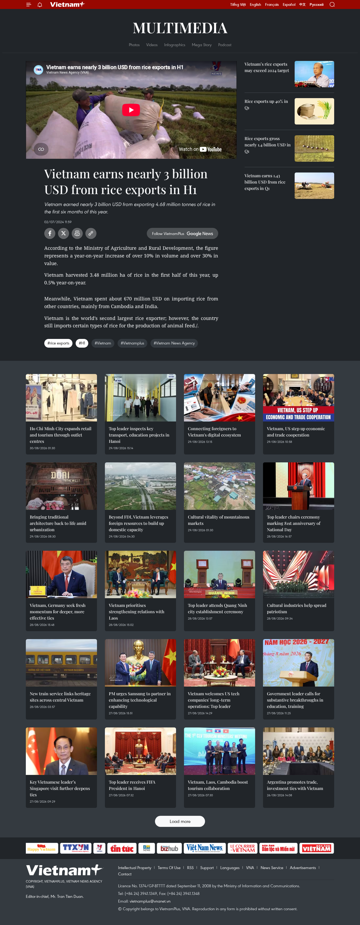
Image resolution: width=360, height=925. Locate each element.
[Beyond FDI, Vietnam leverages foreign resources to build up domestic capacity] (140, 486)
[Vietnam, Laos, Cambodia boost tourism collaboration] (219, 751)
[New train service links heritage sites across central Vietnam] (61, 663)
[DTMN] (278, 848)
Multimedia (180, 27)
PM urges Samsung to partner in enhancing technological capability (140, 700)
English (255, 4)
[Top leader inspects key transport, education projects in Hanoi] (140, 397)
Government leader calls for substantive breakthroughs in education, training (295, 700)
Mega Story (202, 44)
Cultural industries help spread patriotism (296, 608)
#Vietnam (103, 343)
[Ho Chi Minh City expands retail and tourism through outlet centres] (61, 397)
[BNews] (146, 848)
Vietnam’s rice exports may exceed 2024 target (267, 67)
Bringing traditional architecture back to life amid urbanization (58, 523)
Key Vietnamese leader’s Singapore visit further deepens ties (60, 788)
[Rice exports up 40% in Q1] (314, 111)
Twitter (63, 233)
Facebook (49, 233)
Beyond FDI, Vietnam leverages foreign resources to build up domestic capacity (138, 523)
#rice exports (58, 343)
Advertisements (303, 867)
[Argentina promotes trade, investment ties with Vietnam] (298, 751)
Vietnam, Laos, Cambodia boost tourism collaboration (218, 785)
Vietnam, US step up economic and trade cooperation (296, 432)
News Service (272, 867)
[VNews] (99, 848)
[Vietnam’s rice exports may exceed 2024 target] (314, 74)
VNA (250, 867)
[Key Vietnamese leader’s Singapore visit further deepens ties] (61, 751)
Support (207, 867)
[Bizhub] (169, 848)
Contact (125, 873)
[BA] (316, 848)
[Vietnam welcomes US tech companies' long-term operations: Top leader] (219, 663)
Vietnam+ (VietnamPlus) (67, 4)
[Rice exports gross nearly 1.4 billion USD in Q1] (314, 148)
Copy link (90, 233)
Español (289, 4)
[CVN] (243, 848)
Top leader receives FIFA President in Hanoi (132, 785)
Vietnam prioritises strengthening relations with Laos (136, 611)
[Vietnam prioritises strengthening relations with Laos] (140, 574)
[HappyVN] (42, 848)
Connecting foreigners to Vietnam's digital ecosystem (214, 432)
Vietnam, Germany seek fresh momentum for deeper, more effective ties (58, 611)
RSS (190, 867)
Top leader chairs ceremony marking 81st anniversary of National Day (293, 523)
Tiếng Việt (238, 4)
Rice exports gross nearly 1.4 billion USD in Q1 (268, 145)
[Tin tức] (122, 848)
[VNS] (205, 848)
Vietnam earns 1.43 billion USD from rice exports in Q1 (265, 182)
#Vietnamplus (132, 343)
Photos (134, 44)
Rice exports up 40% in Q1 (266, 104)
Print (77, 233)
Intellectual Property (134, 867)
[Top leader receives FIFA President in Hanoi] (140, 751)
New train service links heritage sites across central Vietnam (60, 697)
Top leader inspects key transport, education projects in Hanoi (139, 435)
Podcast (224, 44)
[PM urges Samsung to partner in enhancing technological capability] (140, 663)
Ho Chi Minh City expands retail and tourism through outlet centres (60, 435)
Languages (230, 867)
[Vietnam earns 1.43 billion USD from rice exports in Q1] (314, 185)
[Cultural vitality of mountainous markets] (219, 486)
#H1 (82, 343)
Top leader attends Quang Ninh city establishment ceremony (217, 608)
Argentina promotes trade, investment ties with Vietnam (295, 785)
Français (272, 4)
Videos (152, 44)
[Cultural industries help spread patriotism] (298, 574)
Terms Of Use (169, 867)
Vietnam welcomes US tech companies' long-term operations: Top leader (214, 700)
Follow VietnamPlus (168, 233)
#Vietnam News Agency (174, 343)
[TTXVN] (75, 848)
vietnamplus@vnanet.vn (150, 901)
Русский (317, 5)
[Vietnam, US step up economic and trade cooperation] (298, 397)
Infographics (174, 44)
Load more (180, 821)
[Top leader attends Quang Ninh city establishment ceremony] (219, 574)
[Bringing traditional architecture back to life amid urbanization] (61, 486)
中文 (302, 4)
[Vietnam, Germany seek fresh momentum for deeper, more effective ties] (61, 574)
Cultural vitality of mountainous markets (218, 520)
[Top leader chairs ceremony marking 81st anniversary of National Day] (298, 486)
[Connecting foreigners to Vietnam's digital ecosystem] (219, 397)
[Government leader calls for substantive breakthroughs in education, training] (298, 663)
